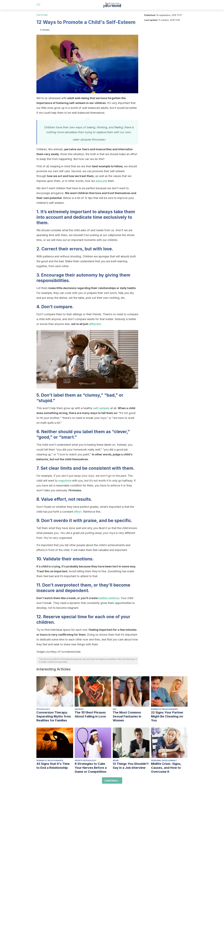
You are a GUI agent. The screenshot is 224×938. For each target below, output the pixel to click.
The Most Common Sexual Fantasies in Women (127, 716)
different (95, 324)
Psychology (42, 15)
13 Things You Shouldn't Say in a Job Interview (131, 766)
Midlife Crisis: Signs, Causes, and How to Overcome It (166, 767)
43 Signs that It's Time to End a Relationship (53, 766)
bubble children (108, 598)
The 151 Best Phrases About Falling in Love (90, 714)
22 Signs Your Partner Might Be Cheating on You (167, 716)
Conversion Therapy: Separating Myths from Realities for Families (53, 716)
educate (101, 180)
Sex (115, 709)
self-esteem (101, 408)
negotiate (64, 480)
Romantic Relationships (164, 709)
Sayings (79, 709)
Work (116, 760)
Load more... (112, 780)
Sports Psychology (85, 760)
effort (78, 511)
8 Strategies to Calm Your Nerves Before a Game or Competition (91, 767)
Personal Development (164, 760)
